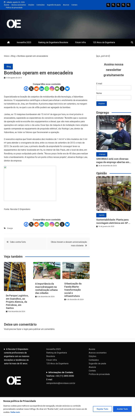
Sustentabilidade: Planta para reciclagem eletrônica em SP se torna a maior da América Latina (113, 221)
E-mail (99, 83)
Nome (99, 93)
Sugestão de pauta (54, 5)
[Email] (57, 88)
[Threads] (62, 88)
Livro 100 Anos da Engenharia (128, 5)
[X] (31, 88)
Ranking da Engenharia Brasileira (53, 42)
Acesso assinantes (18, 5)
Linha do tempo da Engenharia (113, 5)
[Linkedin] (41, 88)
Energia (10, 228)
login (26, 329)
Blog (13, 56)
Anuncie (66, 5)
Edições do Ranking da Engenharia (118, 5)
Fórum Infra (80, 42)
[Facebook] (26, 88)
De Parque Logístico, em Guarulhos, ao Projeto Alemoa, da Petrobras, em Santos (17, 301)
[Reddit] (36, 88)
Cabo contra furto (18, 242)
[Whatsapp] (46, 88)
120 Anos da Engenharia (104, 42)
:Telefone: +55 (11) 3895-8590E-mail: (60, 377)
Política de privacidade (14, 8)
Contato (74, 5)
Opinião (101, 215)
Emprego (102, 154)
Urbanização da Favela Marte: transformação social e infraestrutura (72, 289)
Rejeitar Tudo (102, 409)
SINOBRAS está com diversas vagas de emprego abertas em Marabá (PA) (112, 160)
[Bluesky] (67, 88)
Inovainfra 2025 (24, 42)
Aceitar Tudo (122, 409)
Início (6, 56)
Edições (31, 5)
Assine (6, 5)
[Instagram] (52, 88)
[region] (67, 406)
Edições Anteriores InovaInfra (123, 5)
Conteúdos (41, 5)
